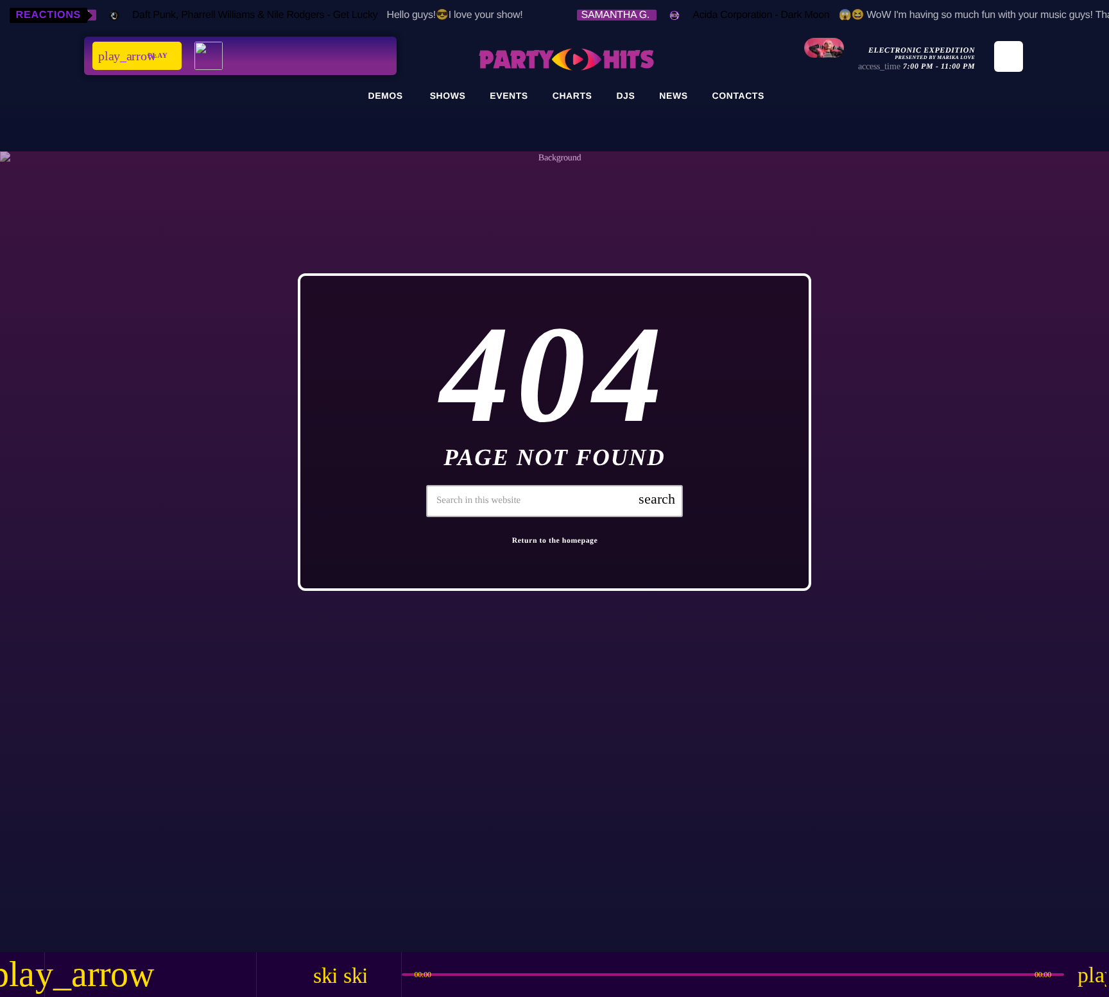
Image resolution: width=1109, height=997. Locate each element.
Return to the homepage (555, 540)
